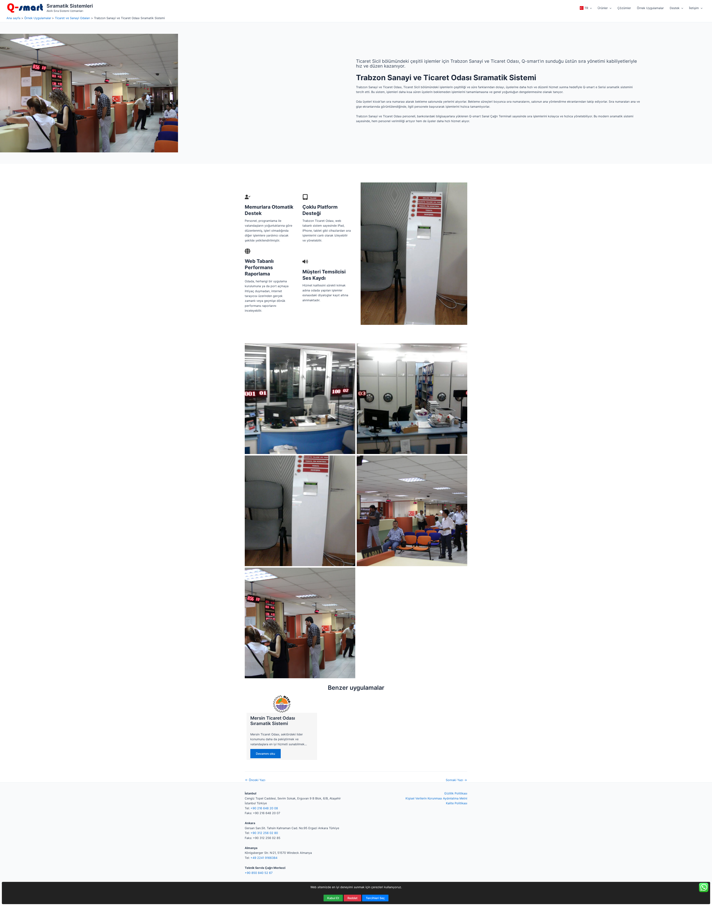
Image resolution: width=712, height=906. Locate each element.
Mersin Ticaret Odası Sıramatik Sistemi (272, 720)
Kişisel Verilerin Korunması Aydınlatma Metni (436, 798)
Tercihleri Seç (375, 898)
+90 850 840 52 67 (259, 873)
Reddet (352, 898)
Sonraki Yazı (456, 779)
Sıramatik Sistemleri (70, 6)
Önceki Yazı (255, 779)
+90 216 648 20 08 (264, 808)
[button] (590, 8)
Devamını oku (265, 753)
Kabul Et (333, 898)
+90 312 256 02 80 (264, 833)
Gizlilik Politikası (455, 793)
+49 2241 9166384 (263, 858)
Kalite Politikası (456, 803)
